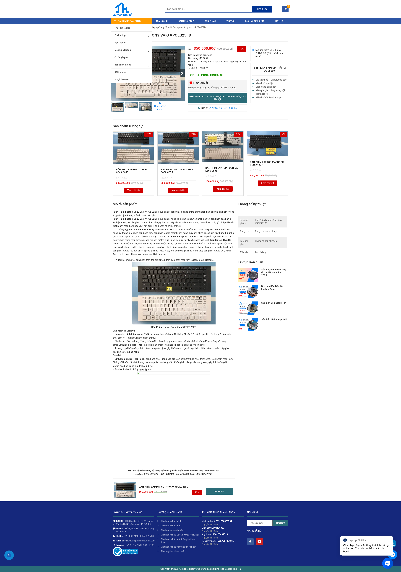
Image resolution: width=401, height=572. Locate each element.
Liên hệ (279, 21)
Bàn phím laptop (123, 64)
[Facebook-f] (250, 541)
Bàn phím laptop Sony (153, 27)
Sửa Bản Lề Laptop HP (273, 302)
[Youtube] (259, 541)
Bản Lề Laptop (186, 21)
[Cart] (285, 9)
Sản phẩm (210, 21)
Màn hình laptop (123, 50)
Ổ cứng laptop (122, 57)
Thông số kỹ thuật (160, 108)
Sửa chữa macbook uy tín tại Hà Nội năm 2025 (273, 272)
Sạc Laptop (120, 42)
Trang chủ (162, 21)
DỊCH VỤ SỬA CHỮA (254, 21)
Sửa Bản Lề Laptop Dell (274, 319)
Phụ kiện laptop (122, 28)
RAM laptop (120, 72)
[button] (217, 98)
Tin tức (230, 21)
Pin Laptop (120, 35)
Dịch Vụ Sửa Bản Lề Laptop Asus (272, 287)
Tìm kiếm (262, 9)
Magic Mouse (121, 79)
